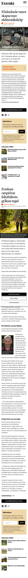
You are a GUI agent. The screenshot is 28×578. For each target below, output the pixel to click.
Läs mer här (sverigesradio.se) (10, 102)
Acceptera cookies (14, 294)
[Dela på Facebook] (2, 115)
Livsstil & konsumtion (9, 23)
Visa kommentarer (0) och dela (14, 110)
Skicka (22, 131)
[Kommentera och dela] (2, 23)
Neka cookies (14, 298)
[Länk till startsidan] (7, 3)
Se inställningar (14, 302)
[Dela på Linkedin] (5, 115)
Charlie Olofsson (6, 495)
